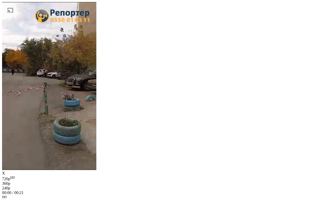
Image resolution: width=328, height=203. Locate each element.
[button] (164, 198)
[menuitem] (164, 178)
